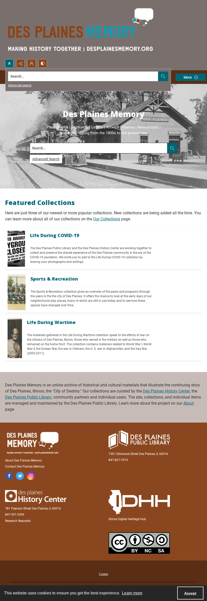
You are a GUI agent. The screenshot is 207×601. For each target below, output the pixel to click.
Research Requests (18, 521)
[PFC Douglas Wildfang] (15, 338)
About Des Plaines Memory (23, 460)
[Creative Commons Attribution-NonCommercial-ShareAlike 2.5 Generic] (139, 543)
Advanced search (20, 85)
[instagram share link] (31, 476)
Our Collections (106, 219)
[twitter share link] (20, 476)
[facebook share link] (9, 476)
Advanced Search (46, 159)
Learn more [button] (132, 593)
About (188, 403)
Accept (190, 593)
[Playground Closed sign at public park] (16, 249)
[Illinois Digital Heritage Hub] (139, 502)
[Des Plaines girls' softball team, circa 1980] (16, 292)
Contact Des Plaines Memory (24, 466)
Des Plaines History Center (166, 391)
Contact (103, 574)
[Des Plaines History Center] (35, 497)
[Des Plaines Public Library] (139, 439)
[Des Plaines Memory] (32, 442)
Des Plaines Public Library (28, 397)
